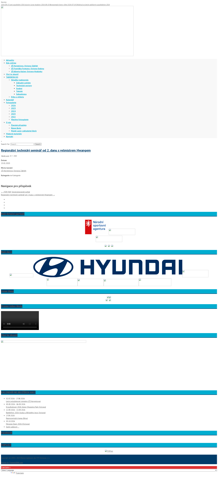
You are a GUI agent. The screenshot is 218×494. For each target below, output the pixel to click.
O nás (8, 122)
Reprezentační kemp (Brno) (17, 418)
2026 (13, 105)
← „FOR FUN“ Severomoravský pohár (15, 192)
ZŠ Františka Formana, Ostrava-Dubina (27, 68)
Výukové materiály (14, 134)
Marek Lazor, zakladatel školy (24, 131)
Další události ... (12, 427)
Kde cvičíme (11, 63)
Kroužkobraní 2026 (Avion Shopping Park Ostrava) (26, 407)
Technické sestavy (24, 85)
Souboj (19, 88)
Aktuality (10, 60)
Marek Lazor (5, 156)
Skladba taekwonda (19, 80)
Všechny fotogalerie (19, 119)
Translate (20, 473)
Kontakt (9, 136)
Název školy (16, 128)
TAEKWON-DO (12, 77)
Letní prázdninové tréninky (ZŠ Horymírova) (23, 401)
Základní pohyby (23, 83)
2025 (13, 108)
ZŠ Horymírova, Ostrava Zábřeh (13, 171)
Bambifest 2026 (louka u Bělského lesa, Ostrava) (26, 412)
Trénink (19, 91)
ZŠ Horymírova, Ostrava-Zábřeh (24, 66)
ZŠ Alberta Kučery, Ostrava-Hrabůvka (26, 71)
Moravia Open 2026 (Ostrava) (18, 424)
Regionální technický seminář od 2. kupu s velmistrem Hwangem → (28, 195)
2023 (13, 114)
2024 (13, 111)
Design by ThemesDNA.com (12, 462)
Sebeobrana (21, 94)
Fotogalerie (11, 102)
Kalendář (10, 100)
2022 (13, 117)
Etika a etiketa (17, 97)
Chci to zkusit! (12, 74)
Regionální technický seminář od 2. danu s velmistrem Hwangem (46, 150)
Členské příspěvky (18, 125)
